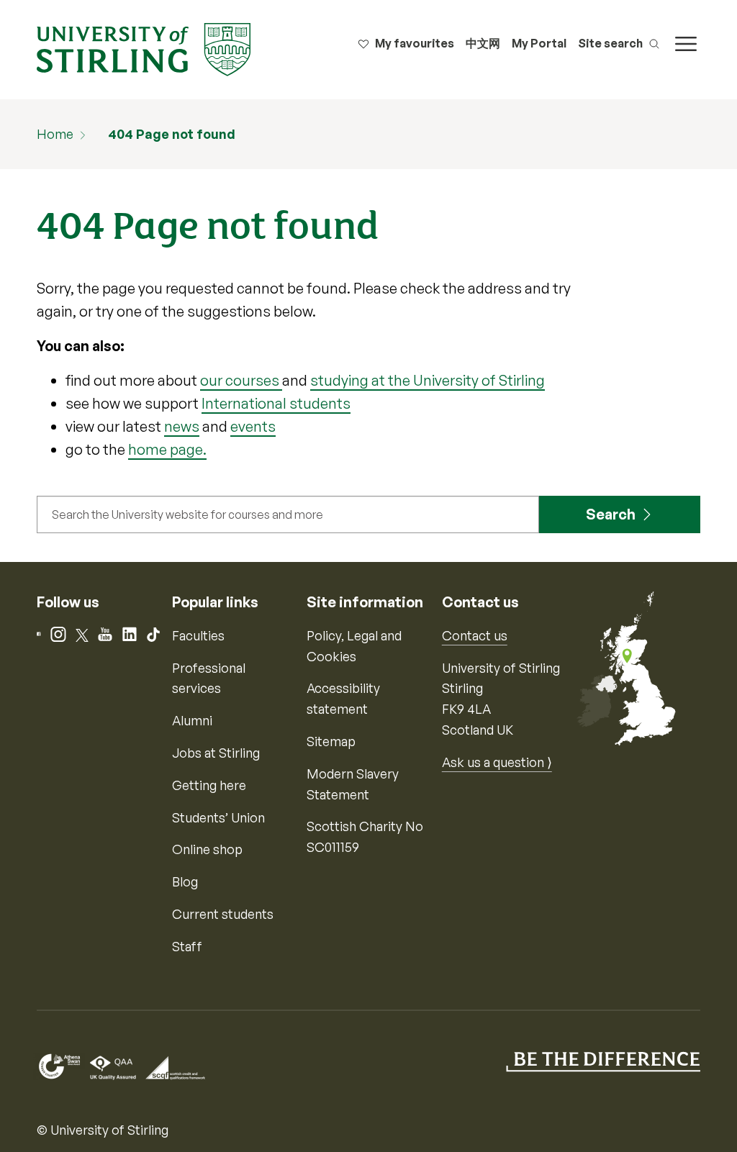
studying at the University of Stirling (427, 380)
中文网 (483, 43)
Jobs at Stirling (216, 753)
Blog (185, 881)
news (181, 426)
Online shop (207, 849)
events (253, 426)
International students (276, 403)
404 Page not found (171, 134)
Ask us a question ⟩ (497, 762)
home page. (167, 449)
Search (611, 514)
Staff (187, 946)
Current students (222, 914)
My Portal (539, 43)
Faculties (198, 635)
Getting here (209, 785)
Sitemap (331, 741)
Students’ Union (218, 817)
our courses (241, 380)
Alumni (192, 720)
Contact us (474, 635)
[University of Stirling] (143, 48)
